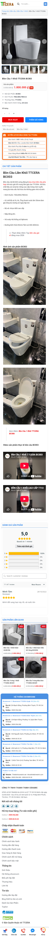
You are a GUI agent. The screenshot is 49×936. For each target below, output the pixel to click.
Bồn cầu (13, 11)
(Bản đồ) (36, 701)
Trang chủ (5, 11)
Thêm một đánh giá (24, 546)
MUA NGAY (13, 120)
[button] (45, 69)
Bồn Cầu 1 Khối (22, 11)
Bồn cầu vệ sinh (8, 129)
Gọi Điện (23, 934)
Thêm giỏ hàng (36, 120)
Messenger (32, 934)
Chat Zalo (14, 934)
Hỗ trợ (43, 934)
